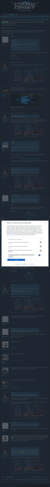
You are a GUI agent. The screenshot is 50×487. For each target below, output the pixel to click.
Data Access (25, 264)
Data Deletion (18, 264)
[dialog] (25, 243)
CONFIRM (16, 259)
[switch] (40, 242)
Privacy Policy (32, 264)
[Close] (46, 223)
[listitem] (25, 239)
